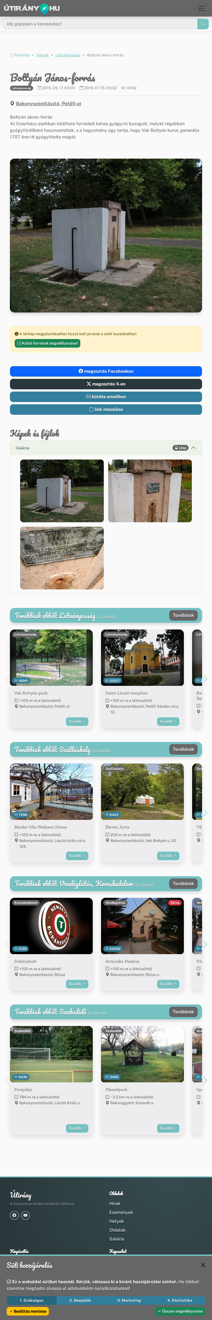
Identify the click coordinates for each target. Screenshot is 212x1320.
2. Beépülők (80, 1300)
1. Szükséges (31, 1300)
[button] (62, 491)
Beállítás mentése (29, 1311)
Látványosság (67, 55)
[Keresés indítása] (203, 24)
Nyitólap (22, 55)
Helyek (42, 55)
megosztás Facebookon (108, 371)
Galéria (116, 1239)
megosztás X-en (108, 384)
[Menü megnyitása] (201, 8)
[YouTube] (25, 1215)
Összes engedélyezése (182, 1311)
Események (121, 1212)
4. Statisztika (179, 1300)
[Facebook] (14, 1215)
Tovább (75, 721)
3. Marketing (129, 1300)
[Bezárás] (203, 1265)
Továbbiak (183, 615)
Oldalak (117, 1230)
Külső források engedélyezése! (49, 343)
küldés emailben (108, 396)
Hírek (114, 1203)
